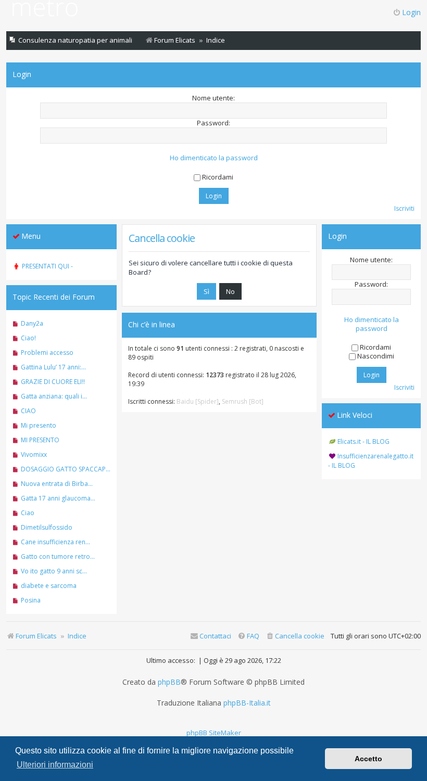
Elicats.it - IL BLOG (363, 441)
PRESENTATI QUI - (47, 266)
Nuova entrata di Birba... (57, 483)
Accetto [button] (368, 758)
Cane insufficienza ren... (55, 541)
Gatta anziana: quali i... (54, 396)
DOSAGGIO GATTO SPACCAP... (65, 469)
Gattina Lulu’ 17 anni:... (53, 367)
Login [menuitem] (411, 12)
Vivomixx (34, 454)
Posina (31, 600)
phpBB (169, 682)
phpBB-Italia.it (247, 703)
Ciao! (28, 338)
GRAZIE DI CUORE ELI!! (53, 381)
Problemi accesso (47, 352)
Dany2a (32, 323)
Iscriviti (404, 208)
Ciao (27, 512)
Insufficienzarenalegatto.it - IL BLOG (370, 461)
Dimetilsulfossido (46, 527)
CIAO (28, 410)
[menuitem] (295, 636)
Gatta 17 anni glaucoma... (58, 498)
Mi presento (38, 425)
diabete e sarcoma (49, 585)
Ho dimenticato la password (214, 157)
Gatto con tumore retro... (58, 556)
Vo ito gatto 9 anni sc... (54, 571)
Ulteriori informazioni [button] (55, 764)
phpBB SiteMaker (213, 732)
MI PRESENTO (40, 440)
